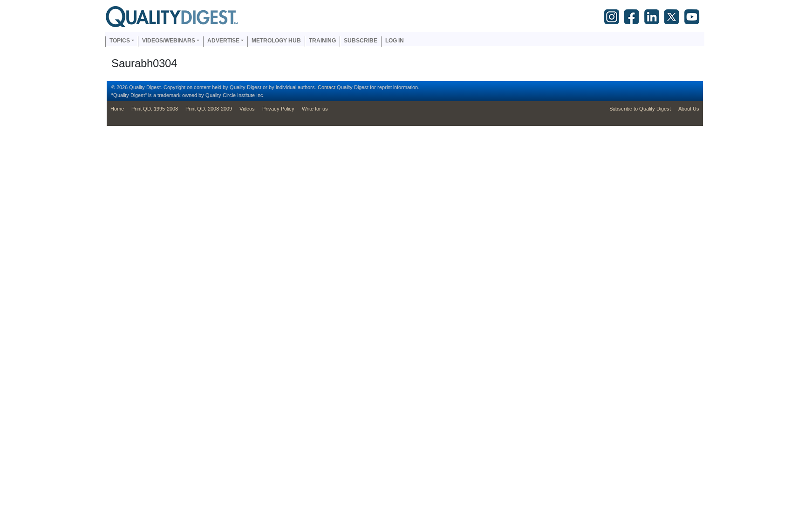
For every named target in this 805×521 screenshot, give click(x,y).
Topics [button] (119, 40)
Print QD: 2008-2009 (208, 108)
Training (322, 40)
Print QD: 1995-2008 (154, 108)
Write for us (315, 108)
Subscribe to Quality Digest (640, 108)
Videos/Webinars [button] (168, 40)
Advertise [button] (223, 40)
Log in (394, 40)
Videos (247, 108)
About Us (688, 108)
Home (117, 108)
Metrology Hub (276, 40)
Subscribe (360, 40)
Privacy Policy (278, 108)
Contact (326, 87)
